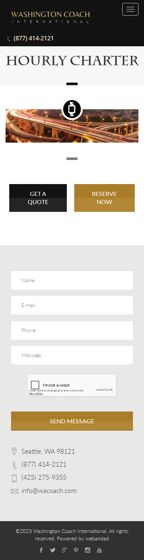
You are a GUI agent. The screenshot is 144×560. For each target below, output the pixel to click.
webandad (97, 538)
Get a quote (38, 198)
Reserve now (104, 198)
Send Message (72, 420)
